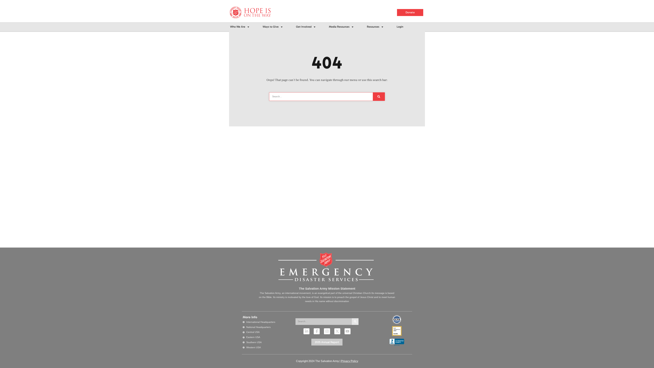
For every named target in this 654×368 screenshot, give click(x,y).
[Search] (355, 321)
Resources (373, 26)
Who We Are (237, 26)
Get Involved (304, 26)
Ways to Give (271, 26)
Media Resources (339, 26)
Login (400, 26)
